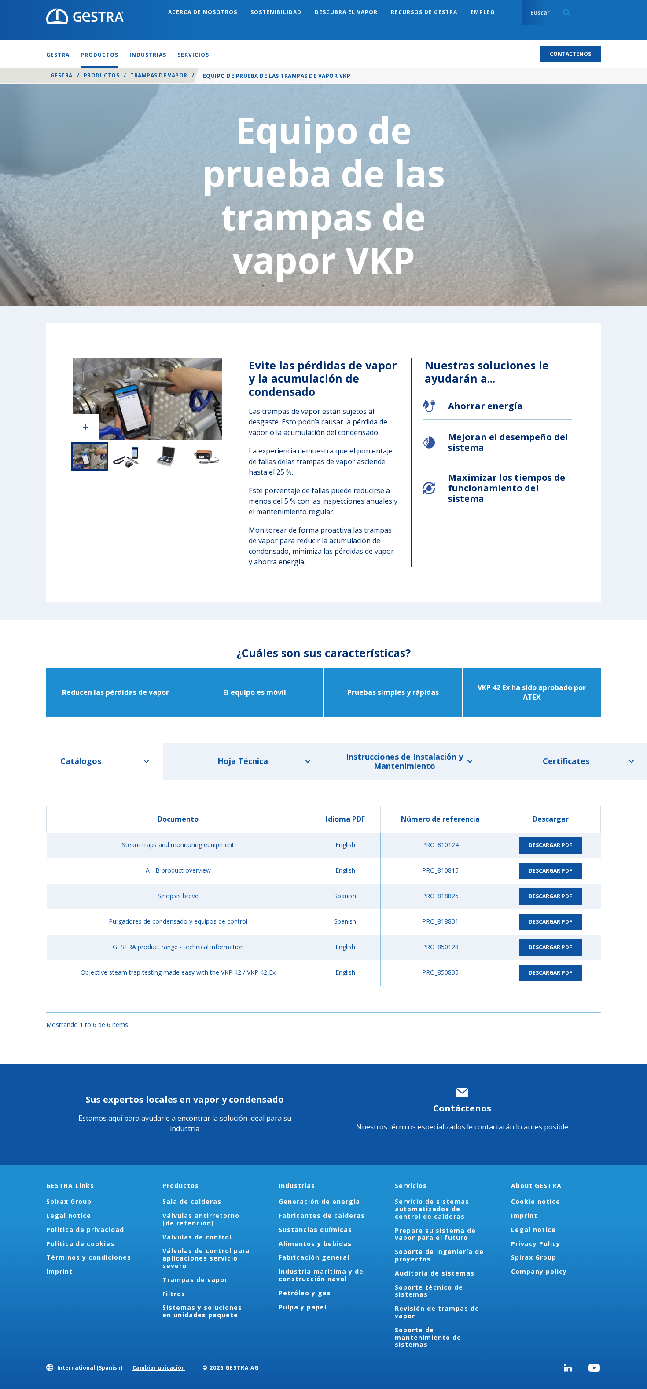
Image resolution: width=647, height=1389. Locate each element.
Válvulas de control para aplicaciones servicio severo (206, 1258)
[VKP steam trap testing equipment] (147, 399)
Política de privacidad (85, 1229)
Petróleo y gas (305, 1293)
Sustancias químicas (315, 1229)
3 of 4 (167, 456)
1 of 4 (90, 456)
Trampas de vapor (158, 75)
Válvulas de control (197, 1237)
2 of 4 (128, 456)
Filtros (173, 1294)
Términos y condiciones (88, 1257)
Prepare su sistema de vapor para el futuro (435, 1234)
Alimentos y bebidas (315, 1243)
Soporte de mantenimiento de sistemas (428, 1337)
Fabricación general (314, 1257)
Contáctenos (462, 1108)
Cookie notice (535, 1201)
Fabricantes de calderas (322, 1215)
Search (566, 12)
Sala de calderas (191, 1201)
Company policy (539, 1271)
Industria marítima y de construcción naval (321, 1275)
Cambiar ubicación (158, 1367)
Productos (101, 75)
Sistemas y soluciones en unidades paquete (202, 1311)
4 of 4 (205, 456)
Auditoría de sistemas (434, 1273)
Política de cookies (80, 1243)
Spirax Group (69, 1201)
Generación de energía (319, 1201)
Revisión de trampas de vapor (437, 1312)
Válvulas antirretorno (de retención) (200, 1219)
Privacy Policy (535, 1243)
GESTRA (62, 75)
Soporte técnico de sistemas (429, 1291)
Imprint (59, 1271)
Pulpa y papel (303, 1307)
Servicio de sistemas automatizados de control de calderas (432, 1209)
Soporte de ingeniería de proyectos (439, 1255)
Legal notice (68, 1215)
